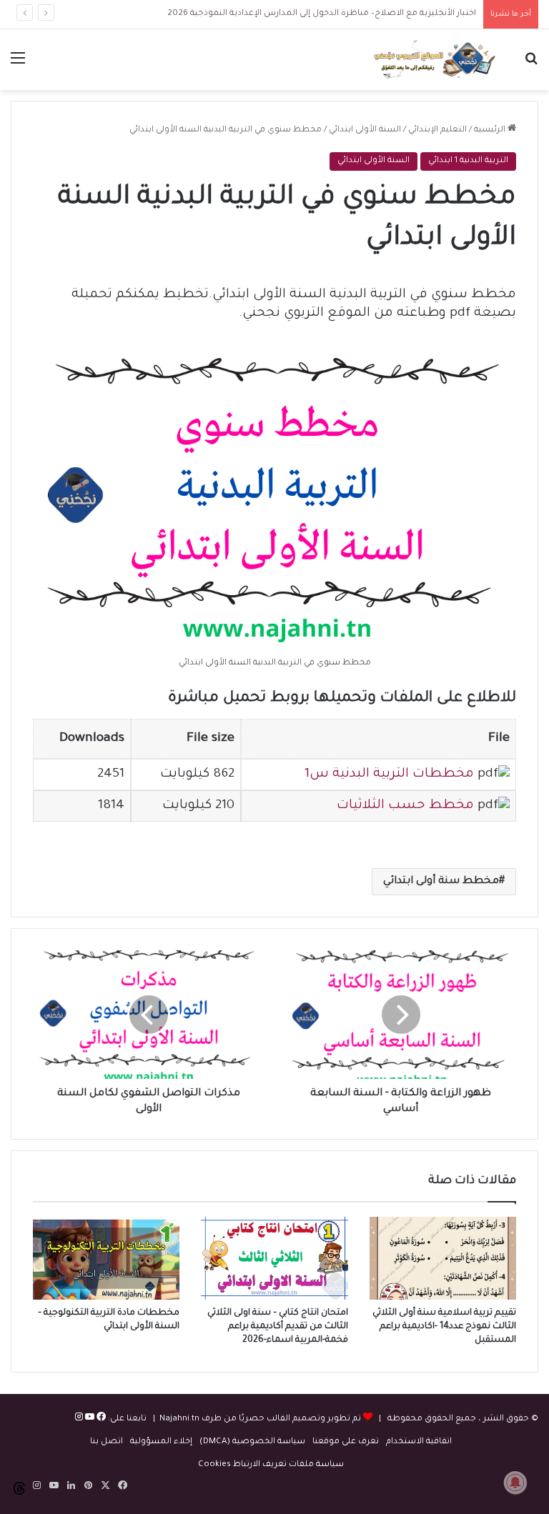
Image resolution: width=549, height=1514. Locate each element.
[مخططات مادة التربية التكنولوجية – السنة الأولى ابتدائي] (106, 1258)
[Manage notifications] (515, 1482)
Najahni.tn (179, 1419)
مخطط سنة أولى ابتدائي (441, 881)
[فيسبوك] (100, 1419)
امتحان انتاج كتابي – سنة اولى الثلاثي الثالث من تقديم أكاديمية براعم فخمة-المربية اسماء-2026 (277, 1326)
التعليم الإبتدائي (437, 130)
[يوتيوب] (88, 1419)
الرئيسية (491, 130)
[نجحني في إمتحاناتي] (437, 59)
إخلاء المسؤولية (161, 1442)
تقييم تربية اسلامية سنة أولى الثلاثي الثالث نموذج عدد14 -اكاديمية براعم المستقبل (444, 1326)
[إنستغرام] (79, 1419)
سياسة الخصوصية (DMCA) (252, 1442)
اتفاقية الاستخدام (419, 1442)
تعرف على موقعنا (345, 1442)
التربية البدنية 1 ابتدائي (468, 161)
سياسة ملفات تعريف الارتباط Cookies (271, 1465)
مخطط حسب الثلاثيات (405, 806)
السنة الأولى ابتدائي (365, 130)
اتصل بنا (106, 1442)
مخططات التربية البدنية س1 (389, 774)
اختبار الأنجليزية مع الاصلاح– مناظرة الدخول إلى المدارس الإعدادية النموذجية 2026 (321, 14)
